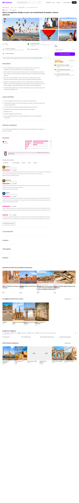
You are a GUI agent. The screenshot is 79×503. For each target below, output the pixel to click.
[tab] (7, 333)
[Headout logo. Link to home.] (7, 2)
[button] (21, 29)
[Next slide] (76, 299)
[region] (13, 277)
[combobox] (28, 2)
